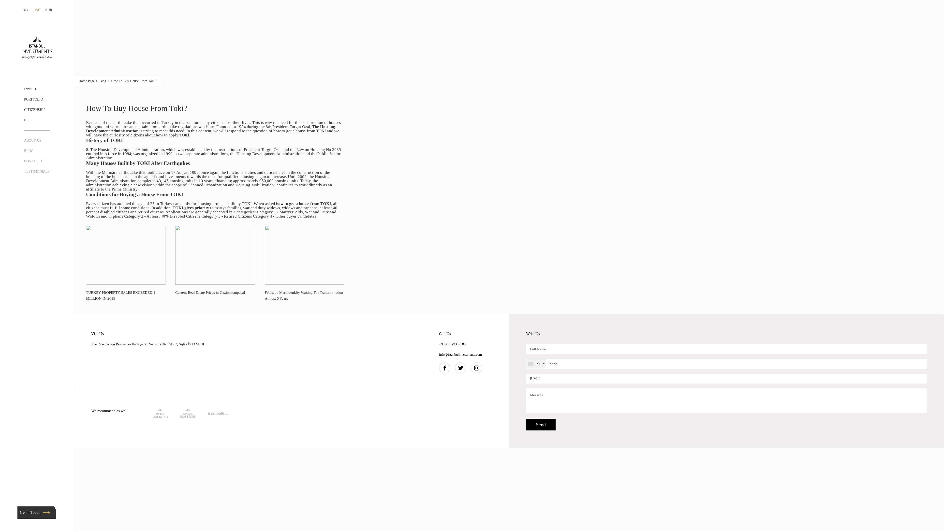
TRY (25, 10)
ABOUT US (32, 140)
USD (36, 10)
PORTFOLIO (33, 99)
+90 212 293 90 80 (452, 344)
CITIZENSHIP (34, 110)
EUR (48, 10)
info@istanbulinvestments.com (460, 354)
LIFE (28, 120)
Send (541, 424)
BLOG (28, 151)
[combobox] (536, 364)
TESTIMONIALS (37, 171)
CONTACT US (34, 161)
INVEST (30, 89)
